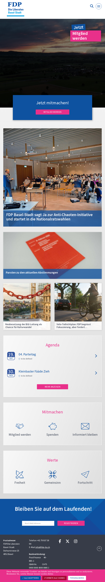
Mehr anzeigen (52, 386)
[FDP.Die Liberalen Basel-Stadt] (16, 10)
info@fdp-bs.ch (42, 547)
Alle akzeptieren (31, 578)
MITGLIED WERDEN (52, 112)
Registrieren (71, 523)
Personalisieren (77, 578)
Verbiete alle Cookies (55, 578)
